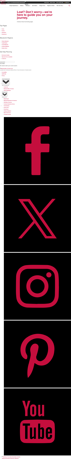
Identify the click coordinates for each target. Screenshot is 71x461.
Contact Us (4, 58)
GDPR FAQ (4, 73)
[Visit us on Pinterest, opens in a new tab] (37, 387)
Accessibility (4, 72)
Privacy (3, 75)
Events (3, 30)
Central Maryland (5, 44)
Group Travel (6, 107)
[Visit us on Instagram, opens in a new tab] (37, 319)
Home (3, 28)
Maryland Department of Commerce (10, 100)
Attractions (4, 32)
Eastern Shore (4, 48)
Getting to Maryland (7, 110)
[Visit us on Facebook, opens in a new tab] (37, 183)
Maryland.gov (6, 98)
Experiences (4, 34)
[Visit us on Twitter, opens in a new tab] (37, 251)
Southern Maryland (5, 46)
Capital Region (4, 42)
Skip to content (3, 0)
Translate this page (7, 114)
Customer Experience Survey (9, 104)
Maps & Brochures (7, 112)
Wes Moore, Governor (8, 102)
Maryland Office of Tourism (9, 88)
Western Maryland (5, 41)
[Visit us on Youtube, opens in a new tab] (37, 455)
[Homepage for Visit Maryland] (4, 3)
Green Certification (7, 90)
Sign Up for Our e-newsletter (7, 56)
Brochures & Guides (5, 55)
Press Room (6, 109)
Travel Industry (6, 105)
